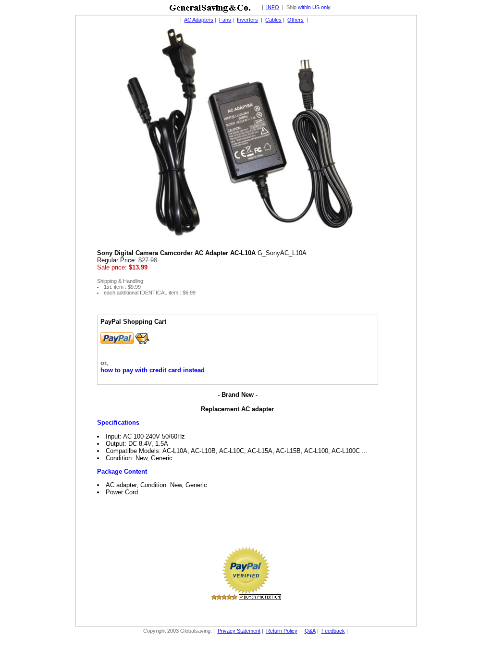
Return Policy (281, 631)
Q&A (310, 631)
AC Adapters (198, 20)
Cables (273, 20)
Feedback (333, 631)
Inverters (247, 20)
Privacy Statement (239, 631)
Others (295, 20)
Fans (225, 20)
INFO (272, 7)
